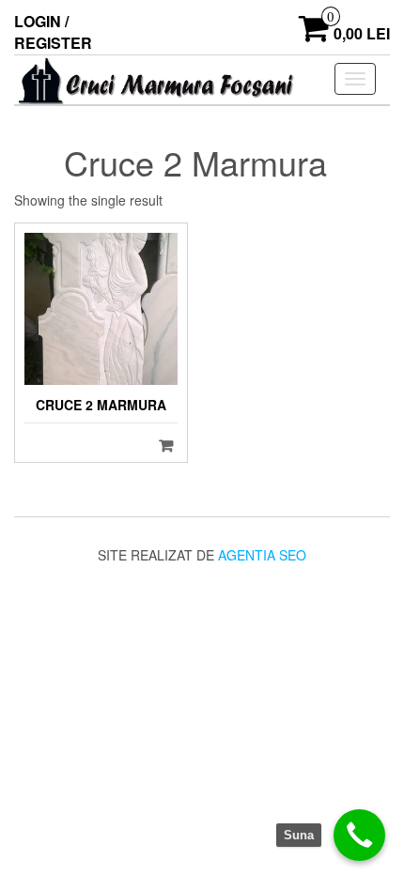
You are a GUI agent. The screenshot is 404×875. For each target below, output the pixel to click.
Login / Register (53, 32)
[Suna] (359, 835)
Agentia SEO (262, 554)
